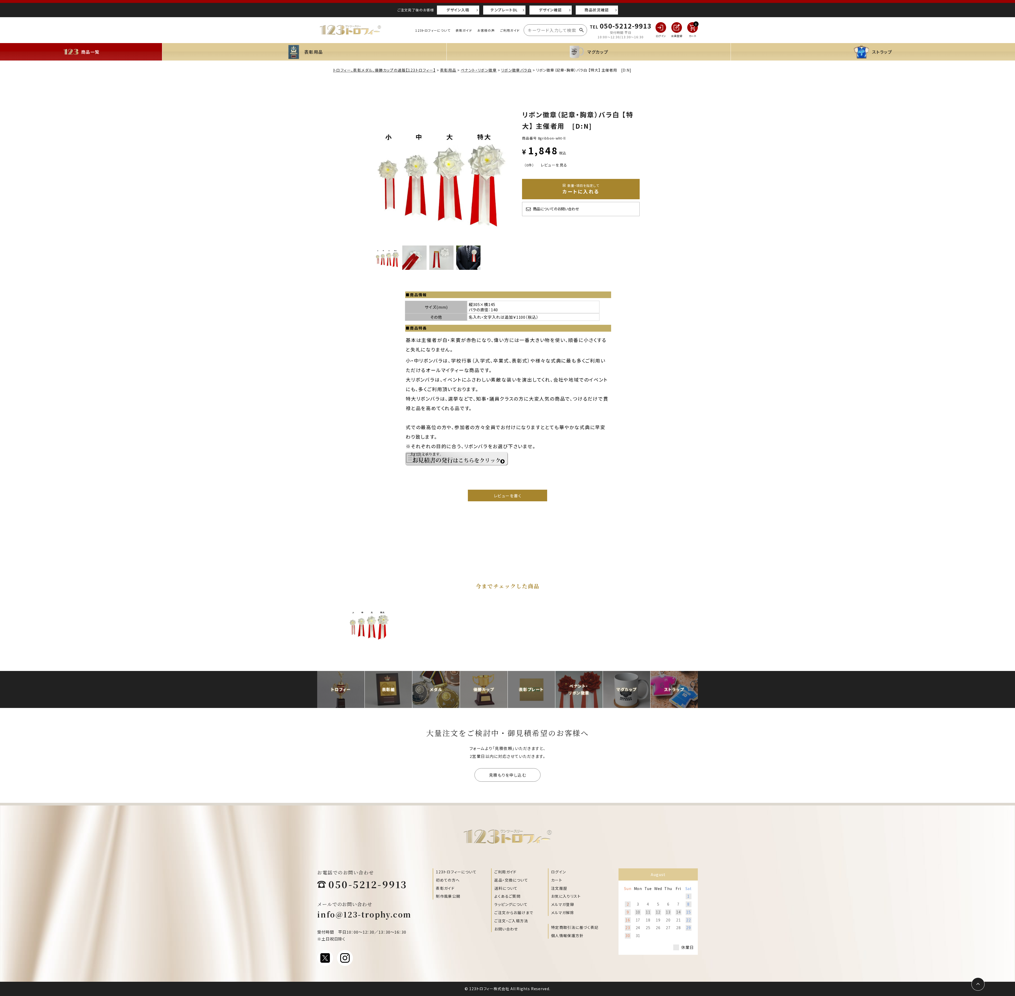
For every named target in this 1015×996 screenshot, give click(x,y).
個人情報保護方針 (567, 935)
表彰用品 (448, 70)
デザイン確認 (550, 9)
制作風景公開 (448, 896)
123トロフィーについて (432, 30)
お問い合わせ (506, 929)
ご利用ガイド (510, 30)
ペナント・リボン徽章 (479, 70)
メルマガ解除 (562, 912)
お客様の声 (486, 30)
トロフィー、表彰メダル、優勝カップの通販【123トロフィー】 (384, 70)
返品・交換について (511, 880)
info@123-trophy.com (364, 914)
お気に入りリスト (566, 896)
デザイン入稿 (457, 9)
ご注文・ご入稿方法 (511, 920)
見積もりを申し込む (507, 775)
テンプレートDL (504, 9)
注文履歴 (559, 888)
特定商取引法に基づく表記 (575, 927)
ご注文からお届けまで (513, 912)
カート (556, 880)
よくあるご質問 (507, 896)
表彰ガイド (464, 30)
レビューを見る (554, 165)
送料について (506, 888)
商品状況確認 (596, 9)
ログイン (558, 871)
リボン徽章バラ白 (516, 70)
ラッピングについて (511, 904)
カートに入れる (580, 189)
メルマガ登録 (562, 904)
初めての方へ (448, 880)
